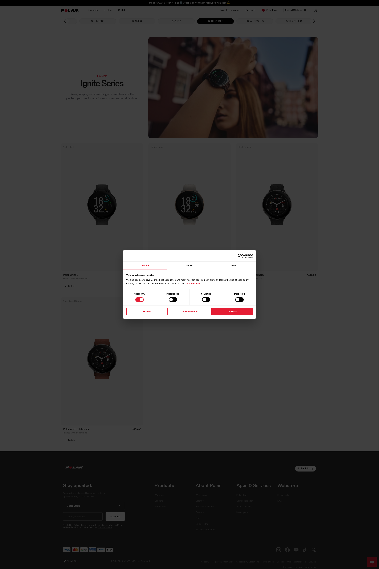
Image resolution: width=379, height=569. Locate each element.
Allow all (232, 311)
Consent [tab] (145, 265)
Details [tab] (189, 265)
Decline (147, 311)
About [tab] (234, 265)
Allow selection (189, 311)
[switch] (173, 299)
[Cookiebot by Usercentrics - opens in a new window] (240, 256)
